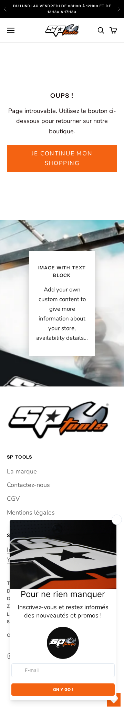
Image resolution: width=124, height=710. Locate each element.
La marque (22, 471)
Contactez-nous (28, 485)
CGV (13, 499)
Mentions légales (31, 512)
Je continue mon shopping (62, 158)
